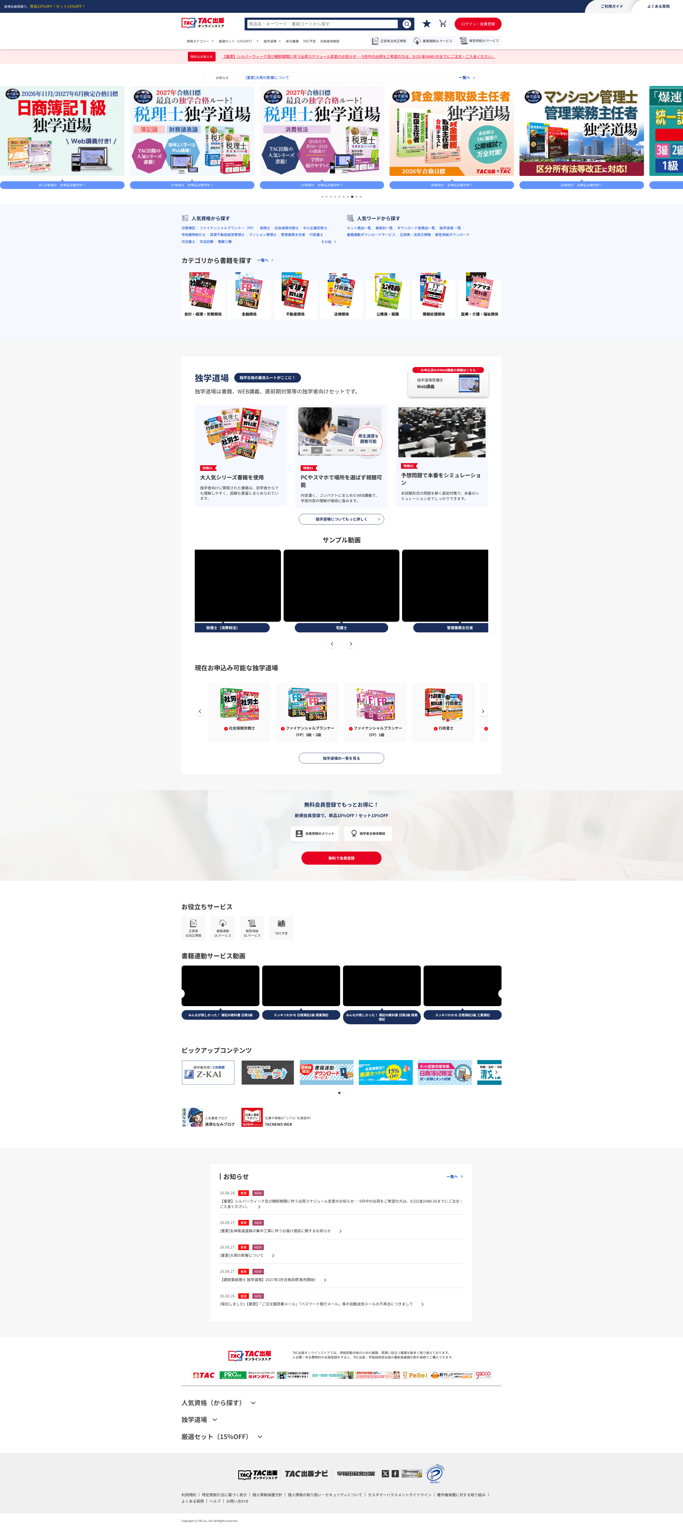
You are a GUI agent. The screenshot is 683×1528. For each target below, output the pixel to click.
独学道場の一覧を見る (341, 758)
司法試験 (206, 241)
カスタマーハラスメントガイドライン (399, 1495)
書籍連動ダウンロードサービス (371, 234)
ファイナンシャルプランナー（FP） (228, 227)
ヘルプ (215, 1501)
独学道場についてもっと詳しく (342, 519)
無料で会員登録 (341, 858)
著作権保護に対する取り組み (461, 1495)
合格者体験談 (329, 41)
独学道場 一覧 (450, 227)
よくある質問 (192, 1501)
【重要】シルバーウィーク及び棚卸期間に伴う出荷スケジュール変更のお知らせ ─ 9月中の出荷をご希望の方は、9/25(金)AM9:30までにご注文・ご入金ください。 (358, 56)
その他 (326, 241)
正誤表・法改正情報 (415, 234)
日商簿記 (188, 227)
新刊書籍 (292, 41)
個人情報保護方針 (267, 1495)
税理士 (265, 227)
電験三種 (225, 241)
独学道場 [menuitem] (270, 41)
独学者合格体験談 (372, 833)
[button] (322, 197)
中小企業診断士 (315, 227)
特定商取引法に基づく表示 (224, 1495)
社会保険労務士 (287, 227)
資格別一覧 (384, 227)
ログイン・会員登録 (478, 23)
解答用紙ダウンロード (452, 234)
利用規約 (188, 1495)
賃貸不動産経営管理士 (227, 234)
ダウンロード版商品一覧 (416, 227)
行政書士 (316, 234)
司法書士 (188, 241)
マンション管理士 (263, 234)
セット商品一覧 (359, 227)
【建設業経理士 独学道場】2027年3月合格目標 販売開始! (293, 77)
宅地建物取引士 (193, 234)
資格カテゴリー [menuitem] (198, 41)
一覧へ (464, 77)
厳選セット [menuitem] (236, 41)
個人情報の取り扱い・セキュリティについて (325, 1495)
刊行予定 (309, 41)
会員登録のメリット (319, 833)
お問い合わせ (237, 1501)
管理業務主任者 (293, 234)
